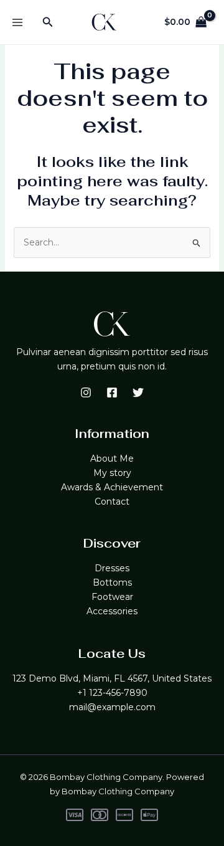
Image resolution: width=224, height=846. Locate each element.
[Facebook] (112, 392)
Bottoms (112, 582)
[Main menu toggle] (17, 22)
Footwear (112, 596)
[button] (48, 22)
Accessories (112, 611)
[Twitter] (138, 392)
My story (112, 472)
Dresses (112, 568)
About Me (112, 458)
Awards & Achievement (112, 487)
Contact (112, 501)
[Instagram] (85, 392)
